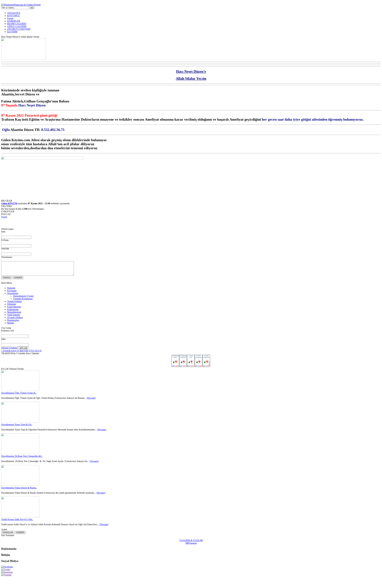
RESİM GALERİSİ (16, 23)
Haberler (11, 288)
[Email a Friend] (14, 222)
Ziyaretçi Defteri (15, 317)
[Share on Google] (36, 222)
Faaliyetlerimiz (14, 306)
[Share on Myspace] (42, 222)
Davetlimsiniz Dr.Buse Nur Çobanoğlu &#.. (22, 456)
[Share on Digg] (31, 222)
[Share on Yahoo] (53, 222)
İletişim (10, 323)
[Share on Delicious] (25, 222)
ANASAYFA (13, 13)
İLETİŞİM (12, 31)
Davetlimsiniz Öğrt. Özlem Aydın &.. (18, 393)
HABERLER (13, 21)
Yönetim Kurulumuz (23, 298)
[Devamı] (91, 398)
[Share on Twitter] (9, 222)
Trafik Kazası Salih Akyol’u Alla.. (17, 519)
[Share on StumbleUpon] (47, 222)
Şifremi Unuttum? (9, 347)
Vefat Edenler (13, 315)
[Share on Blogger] (20, 222)
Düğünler (11, 304)
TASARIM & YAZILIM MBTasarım (191, 541)
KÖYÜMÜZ (13, 15)
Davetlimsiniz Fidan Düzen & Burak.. (19, 487)
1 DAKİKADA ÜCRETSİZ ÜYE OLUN (21, 350)
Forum (10, 18)
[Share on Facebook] (3, 222)
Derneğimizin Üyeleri (23, 296)
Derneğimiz (12, 293)
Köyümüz (12, 290)
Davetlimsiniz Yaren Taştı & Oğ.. (16, 424)
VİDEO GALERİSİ (16, 26)
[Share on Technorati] (64, 222)
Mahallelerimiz (14, 312)
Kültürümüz (13, 309)
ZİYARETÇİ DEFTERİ (18, 29)
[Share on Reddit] (58, 222)
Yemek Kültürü (14, 301)
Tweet (4, 217)
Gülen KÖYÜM (9, 203)
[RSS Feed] (69, 222)
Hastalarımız (13, 320)
